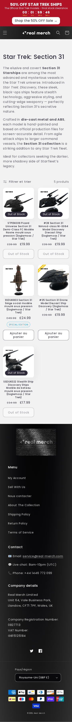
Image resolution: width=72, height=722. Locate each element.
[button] (5, 32)
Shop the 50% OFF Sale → (36, 20)
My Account (17, 478)
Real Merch (39, 713)
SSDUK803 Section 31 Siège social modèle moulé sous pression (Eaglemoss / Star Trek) (18, 306)
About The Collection (24, 505)
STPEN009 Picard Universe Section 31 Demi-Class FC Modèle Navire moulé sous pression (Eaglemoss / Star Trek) (18, 231)
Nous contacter (19, 496)
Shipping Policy (19, 514)
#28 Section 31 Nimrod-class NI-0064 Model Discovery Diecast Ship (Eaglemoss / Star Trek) (53, 231)
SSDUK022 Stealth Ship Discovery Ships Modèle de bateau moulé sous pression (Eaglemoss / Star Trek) (18, 389)
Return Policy (18, 523)
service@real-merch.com (43, 556)
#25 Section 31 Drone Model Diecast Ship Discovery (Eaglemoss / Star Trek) (53, 304)
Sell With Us (16, 487)
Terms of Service (21, 532)
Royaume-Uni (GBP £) (34, 677)
